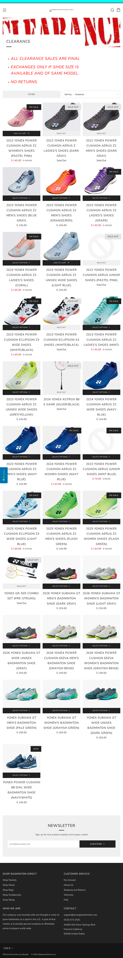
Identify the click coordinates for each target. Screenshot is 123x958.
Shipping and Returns (75, 889)
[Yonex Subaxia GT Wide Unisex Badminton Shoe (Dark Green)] (101, 694)
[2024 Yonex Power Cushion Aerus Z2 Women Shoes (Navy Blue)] (61, 440)
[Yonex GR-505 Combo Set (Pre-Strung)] (21, 569)
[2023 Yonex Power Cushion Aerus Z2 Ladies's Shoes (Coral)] (21, 246)
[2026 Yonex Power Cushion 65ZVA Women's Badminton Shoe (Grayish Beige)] (101, 629)
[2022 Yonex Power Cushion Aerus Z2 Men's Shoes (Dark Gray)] (101, 116)
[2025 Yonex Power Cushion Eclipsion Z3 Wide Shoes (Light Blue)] (21, 505)
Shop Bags (8, 889)
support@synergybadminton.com (80, 914)
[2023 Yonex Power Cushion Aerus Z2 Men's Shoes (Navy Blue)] (21, 440)
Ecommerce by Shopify (19, 954)
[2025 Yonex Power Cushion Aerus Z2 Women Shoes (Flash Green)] (101, 505)
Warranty (68, 894)
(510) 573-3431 (72, 919)
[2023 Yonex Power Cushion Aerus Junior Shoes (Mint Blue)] (101, 440)
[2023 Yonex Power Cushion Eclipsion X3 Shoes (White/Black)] (61, 311)
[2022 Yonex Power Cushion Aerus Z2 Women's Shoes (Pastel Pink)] (21, 116)
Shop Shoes (9, 884)
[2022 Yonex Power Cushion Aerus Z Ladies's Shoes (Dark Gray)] (61, 116)
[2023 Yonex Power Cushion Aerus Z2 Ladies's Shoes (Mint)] (101, 311)
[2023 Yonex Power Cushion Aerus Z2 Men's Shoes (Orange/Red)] (61, 181)
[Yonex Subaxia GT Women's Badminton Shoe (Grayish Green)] (61, 694)
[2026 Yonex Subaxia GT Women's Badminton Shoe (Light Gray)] (101, 569)
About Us (68, 884)
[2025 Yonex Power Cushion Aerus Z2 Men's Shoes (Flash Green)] (61, 505)
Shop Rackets (9, 879)
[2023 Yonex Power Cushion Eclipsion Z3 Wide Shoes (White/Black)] (21, 311)
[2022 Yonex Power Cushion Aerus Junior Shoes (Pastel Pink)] (101, 246)
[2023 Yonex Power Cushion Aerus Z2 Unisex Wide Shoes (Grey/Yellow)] (21, 375)
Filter (31, 94)
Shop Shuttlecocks (12, 894)
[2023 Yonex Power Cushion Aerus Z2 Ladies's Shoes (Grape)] (101, 181)
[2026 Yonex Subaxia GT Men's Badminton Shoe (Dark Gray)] (61, 569)
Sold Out (61, 133)
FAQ (66, 899)
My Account (70, 879)
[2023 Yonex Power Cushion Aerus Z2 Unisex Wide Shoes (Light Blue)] (61, 246)
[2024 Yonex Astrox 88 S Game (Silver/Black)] (61, 375)
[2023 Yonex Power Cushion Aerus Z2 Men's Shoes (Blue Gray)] (21, 181)
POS (4, 954)
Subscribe (96, 844)
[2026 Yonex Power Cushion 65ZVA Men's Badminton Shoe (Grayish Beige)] (61, 629)
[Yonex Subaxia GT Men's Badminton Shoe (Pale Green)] (21, 694)
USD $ (7, 948)
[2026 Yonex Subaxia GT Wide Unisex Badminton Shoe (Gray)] (21, 629)
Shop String (9, 899)
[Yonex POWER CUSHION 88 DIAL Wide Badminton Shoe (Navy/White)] (21, 758)
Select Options (20, 198)
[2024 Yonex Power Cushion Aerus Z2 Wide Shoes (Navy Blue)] (101, 375)
